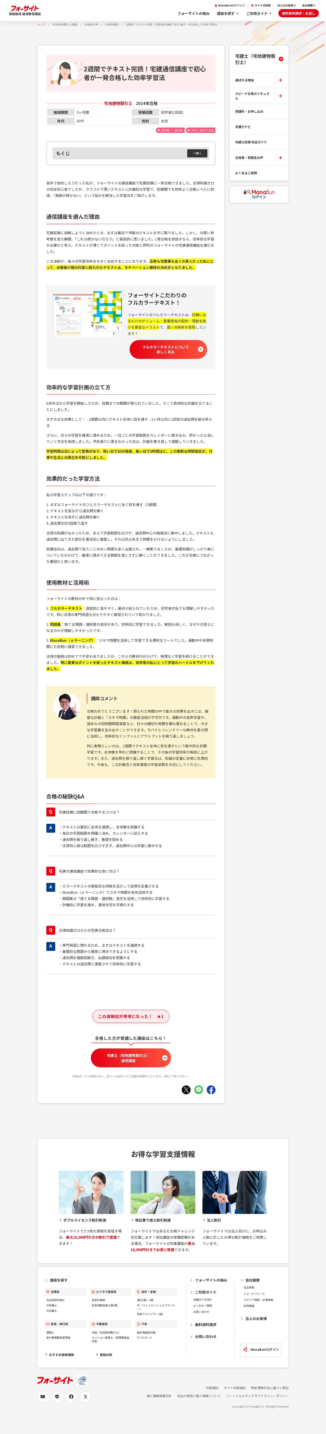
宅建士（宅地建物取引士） (255, 59)
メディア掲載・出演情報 (258, 1300)
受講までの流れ (202, 1299)
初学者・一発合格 (172, 130)
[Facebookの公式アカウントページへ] (71, 1396)
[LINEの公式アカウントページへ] (57, 1396)
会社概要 (307, 5)
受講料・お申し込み (249, 111)
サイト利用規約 (235, 1388)
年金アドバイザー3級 (150, 1314)
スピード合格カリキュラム (252, 95)
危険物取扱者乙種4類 (104, 1305)
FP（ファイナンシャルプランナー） (156, 1307)
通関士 (50, 1332)
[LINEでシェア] (198, 1089)
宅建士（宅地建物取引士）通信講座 (128, 1058)
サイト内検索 (263, 5)
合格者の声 (91, 24)
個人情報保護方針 (159, 1396)
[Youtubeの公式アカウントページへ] (42, 1396)
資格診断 (106, 1354)
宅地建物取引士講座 (64, 24)
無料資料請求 (205, 1324)
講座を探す (226, 13)
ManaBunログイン (230, 5)
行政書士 (51, 1305)
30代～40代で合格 (202, 130)
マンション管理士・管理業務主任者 (110, 1339)
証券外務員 (98, 1300)
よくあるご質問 (246, 173)
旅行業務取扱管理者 (58, 1337)
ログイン (259, 196)
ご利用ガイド (257, 13)
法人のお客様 (285, 5)
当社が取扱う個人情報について (199, 1396)
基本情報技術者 (146, 1332)
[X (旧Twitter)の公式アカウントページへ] (85, 1396)
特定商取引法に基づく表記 (270, 1388)
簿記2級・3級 (145, 1300)
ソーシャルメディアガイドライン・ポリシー (257, 1396)
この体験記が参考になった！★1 (131, 1016)
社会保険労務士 (55, 1300)
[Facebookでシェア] (211, 1089)
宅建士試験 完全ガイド (251, 142)
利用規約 (212, 1388)
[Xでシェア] (186, 1089)
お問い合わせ (201, 1312)
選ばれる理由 (244, 80)
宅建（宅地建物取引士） (106, 1332)
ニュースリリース (254, 1293)
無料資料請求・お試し (298, 13)
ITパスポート (145, 1337)
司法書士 (51, 1310)
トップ (41, 24)
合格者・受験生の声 (249, 157)
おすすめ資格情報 (61, 1354)
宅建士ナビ (243, 126)
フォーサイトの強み (193, 13)
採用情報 (249, 1306)
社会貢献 (249, 1287)
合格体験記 (112, 24)
